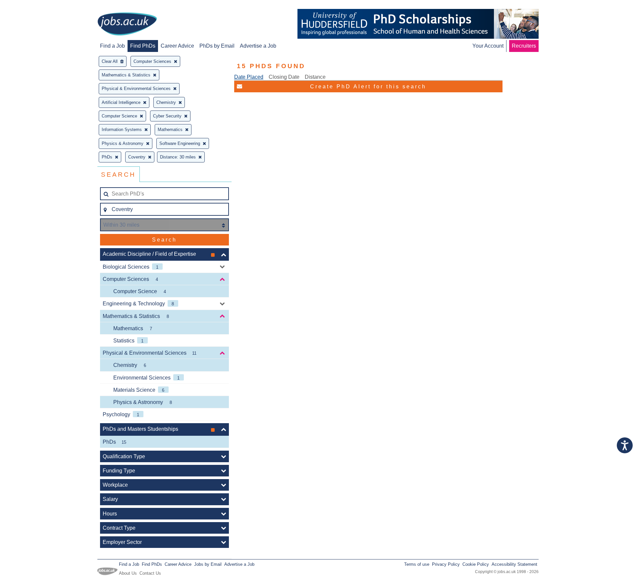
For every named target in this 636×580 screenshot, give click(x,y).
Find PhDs (142, 46)
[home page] (127, 24)
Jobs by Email (208, 564)
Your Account (488, 46)
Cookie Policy (475, 564)
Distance (315, 77)
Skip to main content (26, 6)
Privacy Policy (446, 564)
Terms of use (416, 564)
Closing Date (284, 77)
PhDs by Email (217, 46)
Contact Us (150, 573)
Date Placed (248, 77)
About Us (128, 573)
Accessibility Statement (514, 564)
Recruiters (524, 46)
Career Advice (177, 46)
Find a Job (112, 46)
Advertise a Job (258, 46)
